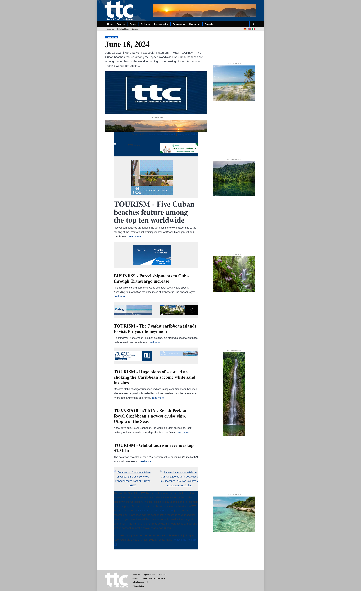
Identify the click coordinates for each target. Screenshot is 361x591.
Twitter (194, 134)
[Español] (245, 29)
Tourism (121, 24)
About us (110, 29)
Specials (209, 24)
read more (135, 236)
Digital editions (123, 29)
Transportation (161, 24)
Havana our (194, 24)
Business (145, 24)
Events (132, 24)
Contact (135, 29)
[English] (249, 29)
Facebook (169, 134)
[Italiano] (254, 29)
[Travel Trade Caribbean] (120, 10)
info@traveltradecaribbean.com (155, 510)
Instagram (183, 134)
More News (155, 134)
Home (110, 24)
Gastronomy (179, 24)
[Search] (253, 24)
